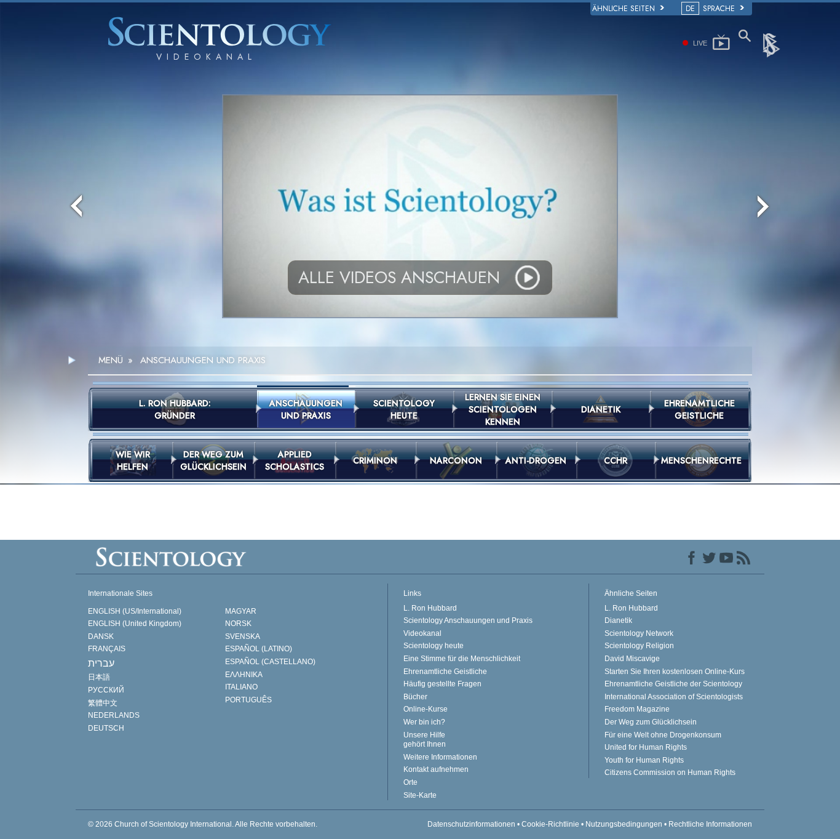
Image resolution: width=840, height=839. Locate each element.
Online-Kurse (425, 709)
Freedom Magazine (637, 709)
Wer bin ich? (424, 722)
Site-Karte (420, 795)
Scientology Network (638, 633)
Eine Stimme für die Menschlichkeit (461, 658)
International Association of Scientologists (673, 696)
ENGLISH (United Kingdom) (134, 623)
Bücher (415, 696)
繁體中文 (102, 703)
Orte (410, 782)
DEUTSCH (106, 728)
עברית (101, 663)
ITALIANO (241, 687)
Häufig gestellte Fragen (442, 684)
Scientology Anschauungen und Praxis (468, 620)
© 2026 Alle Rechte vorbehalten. (202, 824)
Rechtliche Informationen (710, 824)
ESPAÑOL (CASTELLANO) (270, 661)
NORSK (238, 623)
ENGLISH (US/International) (134, 611)
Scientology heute (433, 645)
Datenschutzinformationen (471, 824)
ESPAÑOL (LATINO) (258, 648)
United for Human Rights (645, 747)
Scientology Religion (639, 645)
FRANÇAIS (106, 648)
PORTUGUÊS (248, 700)
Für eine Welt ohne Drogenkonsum (662, 735)
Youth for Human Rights (644, 760)
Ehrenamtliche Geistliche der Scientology (673, 684)
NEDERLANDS (114, 715)
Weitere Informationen (440, 757)
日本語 (99, 677)
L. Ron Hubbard (430, 608)
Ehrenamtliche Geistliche (445, 671)
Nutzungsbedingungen (623, 824)
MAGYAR (240, 611)
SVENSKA (242, 636)
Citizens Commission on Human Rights (669, 772)
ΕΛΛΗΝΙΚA (244, 674)
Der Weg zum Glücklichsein (650, 722)
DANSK (101, 636)
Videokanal (422, 633)
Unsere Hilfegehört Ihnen (424, 740)
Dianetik (618, 620)
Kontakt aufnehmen (436, 769)
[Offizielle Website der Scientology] (772, 44)
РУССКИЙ (106, 690)
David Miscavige (632, 658)
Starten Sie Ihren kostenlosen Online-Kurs (674, 671)
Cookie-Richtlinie (550, 824)
